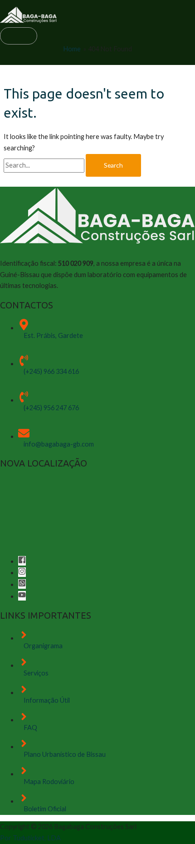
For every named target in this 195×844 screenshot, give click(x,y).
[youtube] (22, 596)
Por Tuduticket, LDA (30, 838)
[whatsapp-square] (22, 584)
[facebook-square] (22, 561)
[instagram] (22, 572)
